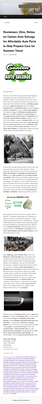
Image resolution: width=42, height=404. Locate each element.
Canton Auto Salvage (31, 369)
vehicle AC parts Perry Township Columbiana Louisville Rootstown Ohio (20, 391)
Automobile (26, 357)
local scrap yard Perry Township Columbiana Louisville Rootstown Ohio (20, 377)
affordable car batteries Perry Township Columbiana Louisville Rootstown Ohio (19, 361)
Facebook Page (7, 347)
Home (5, 16)
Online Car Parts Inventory (10, 349)
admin (33, 392)
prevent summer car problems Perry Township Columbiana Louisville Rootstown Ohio (20, 384)
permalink (13, 393)
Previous (6, 22)
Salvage (32, 357)
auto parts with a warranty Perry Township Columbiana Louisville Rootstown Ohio (19, 368)
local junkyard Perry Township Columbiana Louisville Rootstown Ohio (19, 375)
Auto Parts (19, 357)
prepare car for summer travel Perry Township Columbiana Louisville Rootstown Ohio (20, 382)
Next (37, 22)
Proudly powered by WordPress (21, 400)
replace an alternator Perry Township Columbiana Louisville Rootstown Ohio (21, 389)
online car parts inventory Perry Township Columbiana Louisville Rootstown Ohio (19, 379)
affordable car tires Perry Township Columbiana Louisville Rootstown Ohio (20, 363)
